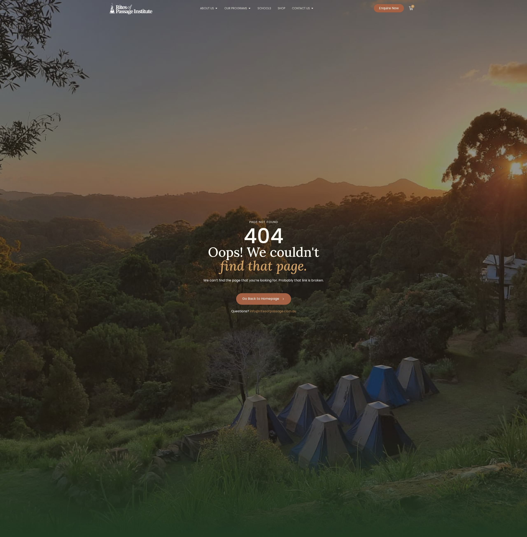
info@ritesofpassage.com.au (273, 311)
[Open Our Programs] (249, 8)
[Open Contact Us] (312, 8)
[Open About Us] (216, 8)
